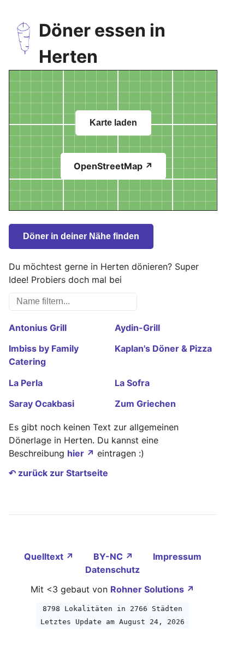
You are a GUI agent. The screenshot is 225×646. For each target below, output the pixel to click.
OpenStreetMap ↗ (113, 166)
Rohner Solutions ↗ (152, 589)
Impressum (177, 556)
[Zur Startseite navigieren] (24, 43)
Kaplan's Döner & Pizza (163, 348)
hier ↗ (80, 453)
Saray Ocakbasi (41, 403)
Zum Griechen (145, 403)
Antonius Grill (38, 327)
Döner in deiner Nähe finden (81, 236)
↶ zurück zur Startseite (58, 472)
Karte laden (113, 122)
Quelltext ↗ (50, 556)
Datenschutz (112, 569)
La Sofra (132, 382)
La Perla (26, 382)
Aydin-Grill (137, 327)
